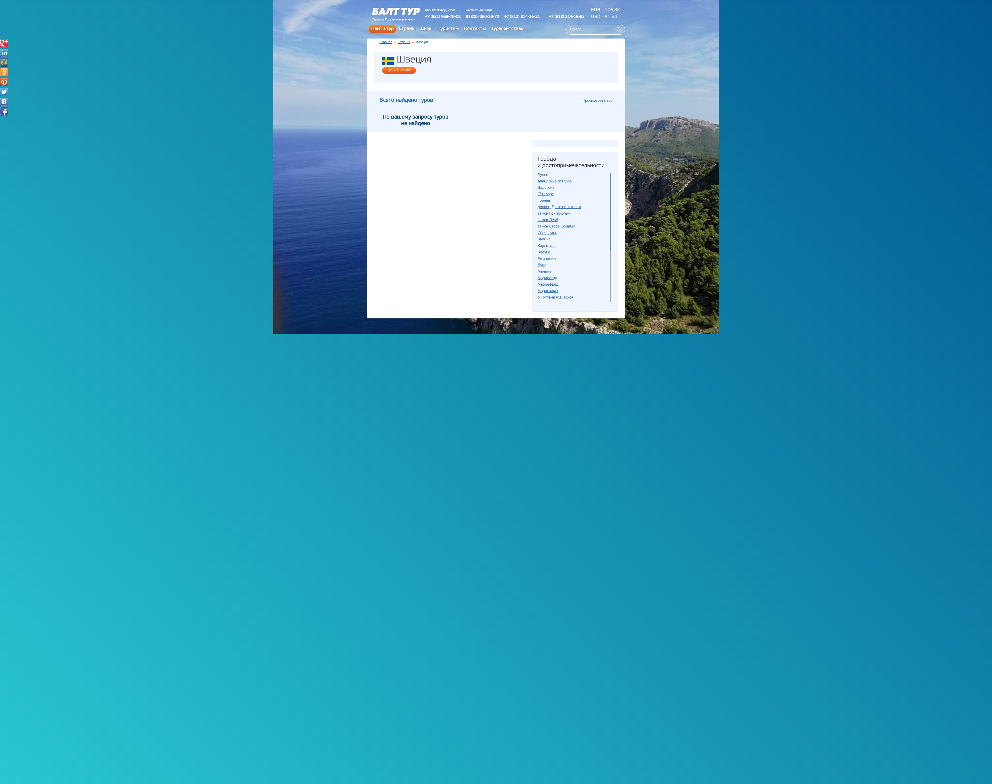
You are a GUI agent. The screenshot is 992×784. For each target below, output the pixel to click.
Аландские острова (555, 181)
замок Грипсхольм (554, 214)
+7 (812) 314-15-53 (567, 17)
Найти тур (382, 29)
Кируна (544, 252)
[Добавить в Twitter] (4, 92)
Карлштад (547, 246)
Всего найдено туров (406, 100)
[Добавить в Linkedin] (4, 53)
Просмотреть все (598, 101)
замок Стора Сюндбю (556, 227)
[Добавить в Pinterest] (4, 82)
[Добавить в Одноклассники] (4, 72)
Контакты (475, 29)
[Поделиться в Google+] (4, 43)
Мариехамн (548, 291)
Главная (385, 42)
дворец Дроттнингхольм (559, 207)
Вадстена (546, 188)
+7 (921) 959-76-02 (443, 17)
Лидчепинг (547, 259)
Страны (407, 29)
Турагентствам (507, 29)
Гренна (544, 201)
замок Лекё (548, 220)
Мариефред (548, 285)
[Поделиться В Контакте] (4, 102)
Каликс (544, 239)
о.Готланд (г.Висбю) (555, 298)
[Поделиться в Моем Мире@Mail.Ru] (4, 62)
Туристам (448, 29)
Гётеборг (546, 194)
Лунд (542, 265)
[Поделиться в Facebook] (4, 111)
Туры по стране (399, 70)
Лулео (543, 175)
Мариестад (547, 278)
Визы (427, 29)
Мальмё (545, 272)
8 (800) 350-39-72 (482, 17)
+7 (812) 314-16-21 (522, 17)
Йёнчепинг (547, 233)
